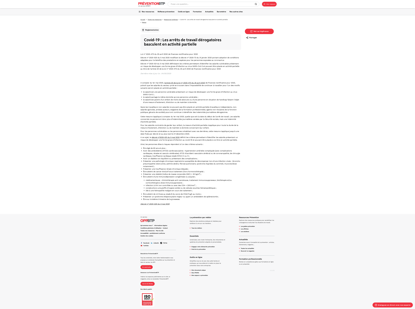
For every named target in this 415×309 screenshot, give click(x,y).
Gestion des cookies (146, 236)
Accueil (142, 19)
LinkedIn (156, 243)
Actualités (243, 239)
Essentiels (194, 236)
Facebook (146, 243)
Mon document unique (199, 270)
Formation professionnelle (250, 259)
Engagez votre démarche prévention (203, 246)
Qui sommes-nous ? (146, 225)
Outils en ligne (196, 257)
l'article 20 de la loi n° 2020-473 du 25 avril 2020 (184, 83)
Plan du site (159, 230)
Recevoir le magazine (247, 251)
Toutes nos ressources (155, 19)
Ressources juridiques (171, 19)
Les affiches (244, 229)
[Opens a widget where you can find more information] (393, 305)
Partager (253, 37)
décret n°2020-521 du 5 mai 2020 (166, 137)
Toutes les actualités (247, 248)
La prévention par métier (200, 217)
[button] (269, 4)
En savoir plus (146, 267)
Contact (165, 228)
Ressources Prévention (249, 217)
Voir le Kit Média (147, 284)
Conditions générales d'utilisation (150, 228)
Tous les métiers (197, 228)
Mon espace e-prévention (200, 275)
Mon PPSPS (195, 273)
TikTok (165, 243)
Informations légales (160, 225)
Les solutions (245, 231)
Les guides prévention (248, 226)
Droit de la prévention (199, 249)
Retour (144, 22)
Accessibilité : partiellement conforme (152, 233)
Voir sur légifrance (261, 31)
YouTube (146, 245)
